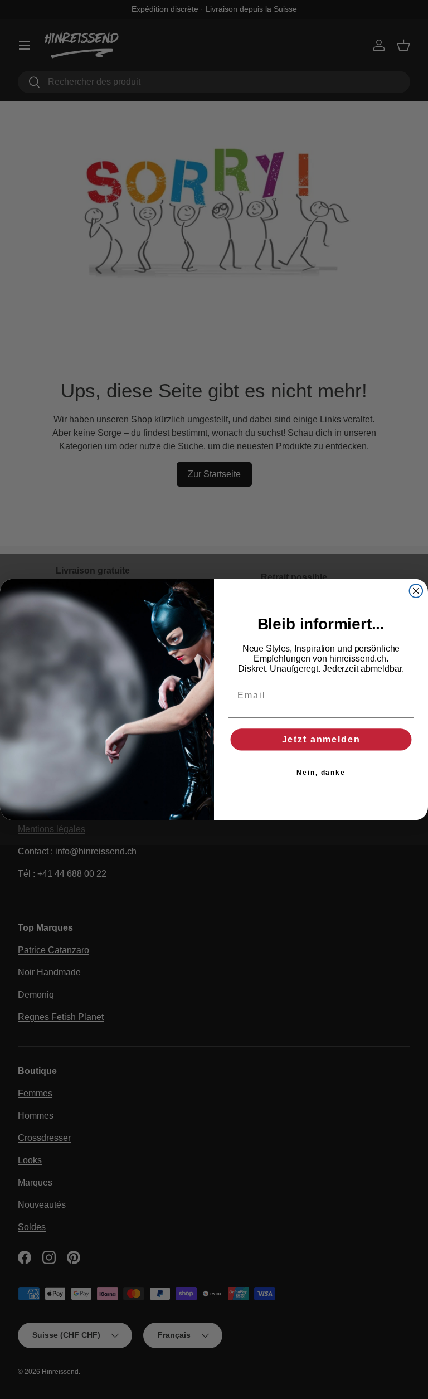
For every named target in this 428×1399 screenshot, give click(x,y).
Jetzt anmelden (321, 739)
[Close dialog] (416, 591)
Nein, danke (321, 772)
